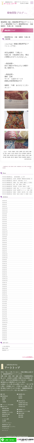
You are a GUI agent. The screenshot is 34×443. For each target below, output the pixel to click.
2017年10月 (4, 299)
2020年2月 (4, 250)
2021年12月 (4, 208)
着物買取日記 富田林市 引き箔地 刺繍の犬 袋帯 (15, 186)
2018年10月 (4, 280)
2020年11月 (4, 233)
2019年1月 (4, 275)
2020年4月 (4, 246)
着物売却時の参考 (6, 414)
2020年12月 (4, 231)
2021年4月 (4, 223)
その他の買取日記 (6, 346)
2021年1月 (4, 229)
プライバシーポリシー (7, 422)
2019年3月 (4, 271)
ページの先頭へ (27, 357)
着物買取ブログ (11, 24)
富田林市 (24, 153)
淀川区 (27, 155)
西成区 (8, 157)
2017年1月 (4, 316)
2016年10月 (4, 322)
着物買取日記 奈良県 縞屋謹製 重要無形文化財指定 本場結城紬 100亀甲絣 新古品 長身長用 (17, 178)
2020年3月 (4, 248)
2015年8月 (4, 339)
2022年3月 (4, 202)
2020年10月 (4, 234)
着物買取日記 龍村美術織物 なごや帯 (13, 176)
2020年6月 (4, 242)
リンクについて (5, 428)
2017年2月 (4, 315)
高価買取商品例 (5, 410)
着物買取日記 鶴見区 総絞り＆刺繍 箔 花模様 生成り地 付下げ (17, 194)
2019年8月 (4, 261)
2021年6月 (4, 219)
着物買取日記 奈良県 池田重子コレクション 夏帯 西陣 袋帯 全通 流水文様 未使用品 (17, 190)
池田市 (19, 155)
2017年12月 (4, 295)
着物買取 (4, 398)
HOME (3, 394)
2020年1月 (4, 252)
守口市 (20, 153)
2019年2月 (4, 273)
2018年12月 (4, 276)
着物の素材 (20, 415)
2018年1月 (4, 294)
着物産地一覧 (5, 416)
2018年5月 (4, 286)
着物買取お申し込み (6, 424)
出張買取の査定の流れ (23, 402)
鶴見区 (28, 157)
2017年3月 (4, 313)
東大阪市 (12, 155)
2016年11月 (4, 320)
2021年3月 (4, 225)
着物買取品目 (5, 396)
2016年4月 (4, 334)
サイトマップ (5, 430)
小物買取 (4, 401)
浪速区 (23, 155)
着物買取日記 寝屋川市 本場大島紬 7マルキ (14, 180)
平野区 (4, 155)
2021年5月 (4, 221)
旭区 (8, 155)
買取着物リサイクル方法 (7, 412)
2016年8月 (4, 326)
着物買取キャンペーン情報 (24, 411)
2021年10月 (4, 212)
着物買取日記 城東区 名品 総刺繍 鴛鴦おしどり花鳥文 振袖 (17, 182)
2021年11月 (4, 210)
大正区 (12, 153)
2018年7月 (4, 282)
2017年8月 (4, 303)
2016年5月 (4, 332)
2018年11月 (4, 278)
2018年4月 (4, 288)
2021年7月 (4, 217)
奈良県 (16, 153)
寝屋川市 (29, 153)
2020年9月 (4, 236)
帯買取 (3, 399)
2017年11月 (4, 297)
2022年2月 (4, 204)
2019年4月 (4, 269)
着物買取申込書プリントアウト (8, 426)
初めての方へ (5, 406)
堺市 (6, 153)
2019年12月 (4, 254)
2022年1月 (4, 206)
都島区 (16, 157)
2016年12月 (4, 318)
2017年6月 (4, 307)
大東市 (8, 153)
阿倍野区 (24, 157)
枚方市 (16, 155)
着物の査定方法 (21, 400)
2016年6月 (4, 330)
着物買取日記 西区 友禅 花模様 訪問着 (14, 184)
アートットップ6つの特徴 (7, 404)
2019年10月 (4, 257)
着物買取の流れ (21, 394)
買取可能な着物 (5, 408)
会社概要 (4, 420)
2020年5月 (4, 244)
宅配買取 (20, 398)
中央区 (9, 151)
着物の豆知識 (5, 348)
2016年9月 (4, 324)
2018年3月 (4, 290)
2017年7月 (4, 305)
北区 (24, 151)
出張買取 (20, 396)
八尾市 (17, 151)
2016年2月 (4, 337)
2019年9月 (4, 259)
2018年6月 (4, 284)
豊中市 (12, 157)
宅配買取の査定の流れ (23, 404)
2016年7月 (4, 328)
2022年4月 (4, 200)
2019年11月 (4, 255)
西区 (6, 157)
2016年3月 (4, 336)
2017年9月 (4, 301)
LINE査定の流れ (21, 406)
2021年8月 (4, 215)
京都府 (13, 151)
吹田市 (27, 151)
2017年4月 (4, 311)
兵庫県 (20, 151)
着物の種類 (20, 417)
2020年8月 (4, 238)
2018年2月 (4, 292)
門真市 (20, 157)
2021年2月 (4, 227)
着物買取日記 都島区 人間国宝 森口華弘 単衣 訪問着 (17, 192)
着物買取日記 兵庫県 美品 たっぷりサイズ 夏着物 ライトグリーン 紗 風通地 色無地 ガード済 (17, 188)
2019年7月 (4, 263)
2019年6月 (4, 265)
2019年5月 (4, 267)
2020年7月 (4, 240)
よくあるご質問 (5, 419)
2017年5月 (4, 309)
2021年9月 (4, 214)
